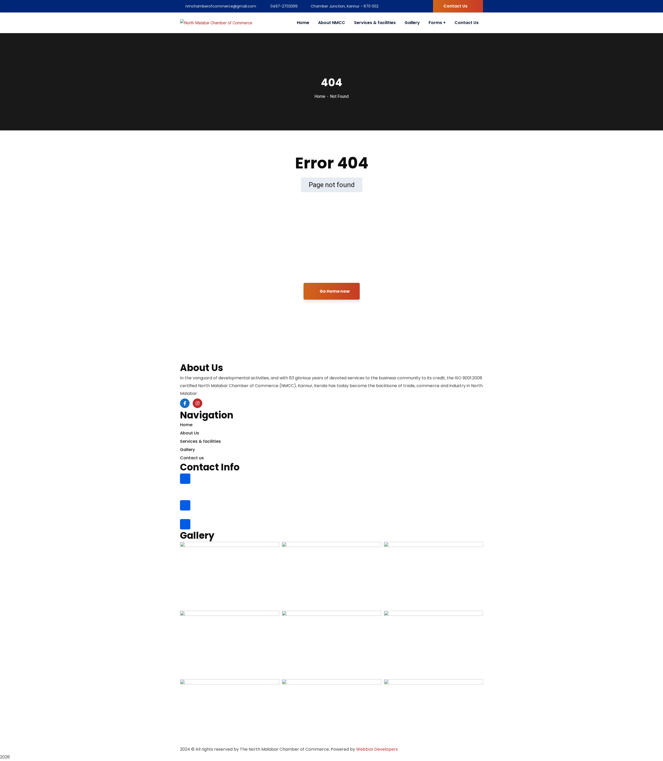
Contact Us (455, 6)
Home (319, 96)
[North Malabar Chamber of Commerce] (216, 23)
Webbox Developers (377, 749)
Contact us (192, 458)
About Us (189, 433)
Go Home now (334, 291)
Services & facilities (200, 441)
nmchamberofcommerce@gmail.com (220, 6)
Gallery (187, 450)
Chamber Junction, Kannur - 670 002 (344, 6)
